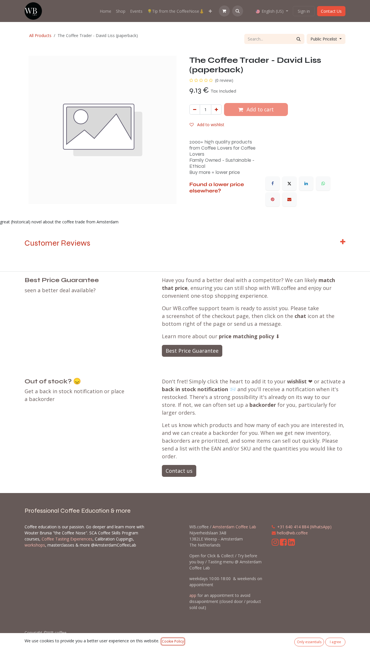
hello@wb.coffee (292, 533)
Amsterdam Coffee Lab (234, 526)
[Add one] (216, 109)
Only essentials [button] (309, 641)
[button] (237, 10)
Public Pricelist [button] (324, 39)
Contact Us (331, 11)
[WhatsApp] (323, 183)
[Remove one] (194, 109)
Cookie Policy (173, 641)
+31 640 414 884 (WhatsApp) (304, 526)
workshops (35, 545)
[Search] (298, 39)
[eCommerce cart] (224, 10)
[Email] (289, 199)
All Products (40, 35)
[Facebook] (273, 183)
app (192, 595)
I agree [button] (335, 641)
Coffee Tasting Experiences (67, 539)
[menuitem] (105, 11)
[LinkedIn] (306, 183)
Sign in (304, 11)
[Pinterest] (273, 199)
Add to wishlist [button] (210, 124)
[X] (289, 183)
